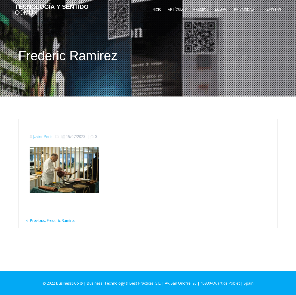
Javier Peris (42, 136)
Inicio (157, 9)
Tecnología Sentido (52, 10)
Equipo (221, 9)
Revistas (273, 9)
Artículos (177, 9)
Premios (201, 9)
